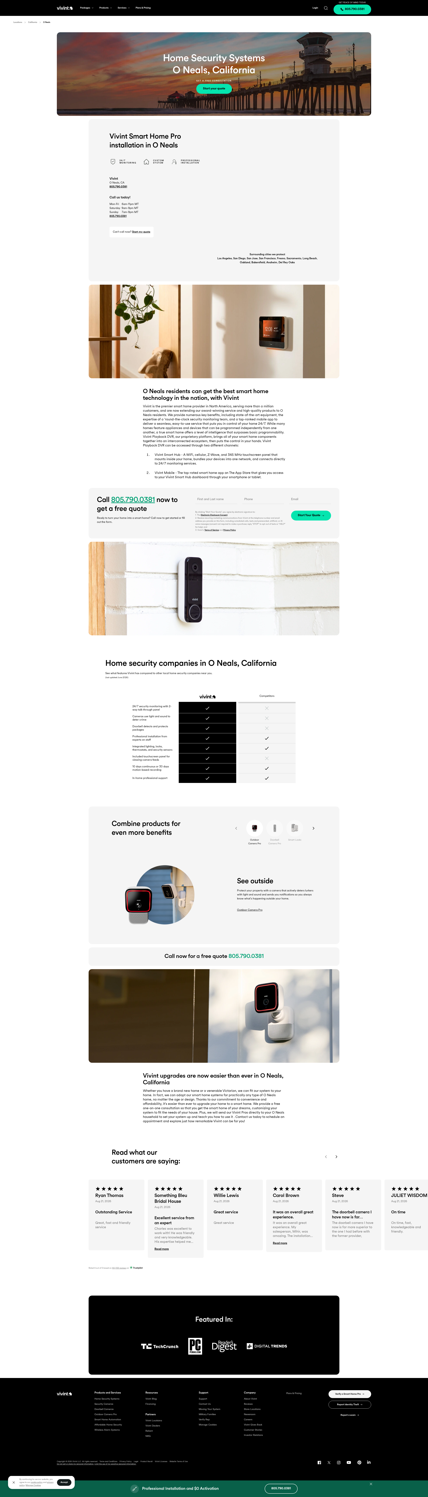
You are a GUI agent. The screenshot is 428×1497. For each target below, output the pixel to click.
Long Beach (310, 258)
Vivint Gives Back (253, 1425)
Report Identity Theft (348, 1404)
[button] (175, 1249)
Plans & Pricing (143, 8)
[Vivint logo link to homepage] (65, 8)
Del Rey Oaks (287, 262)
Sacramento (294, 258)
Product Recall (146, 1462)
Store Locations (252, 1409)
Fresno (281, 258)
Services (122, 8)
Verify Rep (204, 1419)
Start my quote (141, 232)
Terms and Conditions (108, 1462)
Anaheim (271, 262)
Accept (64, 1482)
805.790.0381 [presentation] (354, 9)
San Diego (239, 258)
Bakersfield (258, 262)
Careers (248, 1419)
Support (203, 1399)
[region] (41, 1482)
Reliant (149, 1431)
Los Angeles (224, 258)
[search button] (326, 8)
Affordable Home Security (108, 1425)
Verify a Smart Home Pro (348, 1394)
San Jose (252, 258)
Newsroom (249, 1414)
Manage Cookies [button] (33, 1485)
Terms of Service (211, 530)
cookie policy (36, 1482)
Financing (150, 1404)
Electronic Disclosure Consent (214, 515)
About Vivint (250, 1399)
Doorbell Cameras (104, 1409)
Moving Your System (209, 1409)
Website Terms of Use (179, 1462)
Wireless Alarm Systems (107, 1430)
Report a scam (348, 1415)
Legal (136, 1462)
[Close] (13, 1482)
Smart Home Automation (107, 1419)
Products (104, 8)
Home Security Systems (106, 1399)
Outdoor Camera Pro (105, 1414)
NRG (148, 1436)
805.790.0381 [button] (118, 216)
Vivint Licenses (161, 1462)
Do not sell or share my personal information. (75, 1464)
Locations (17, 22)
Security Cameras (103, 1404)
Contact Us (205, 1404)
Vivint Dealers (152, 1426)
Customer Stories (253, 1430)
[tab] (254, 828)
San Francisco (267, 258)
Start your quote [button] (214, 88)
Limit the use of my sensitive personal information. (115, 1464)
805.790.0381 (118, 187)
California (32, 22)
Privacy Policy (229, 530)
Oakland (245, 262)
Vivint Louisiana (153, 1420)
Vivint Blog (151, 1399)
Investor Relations (253, 1435)
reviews (119, 1268)
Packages (85, 8)
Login (315, 8)
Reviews (248, 1404)
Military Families (207, 1414)
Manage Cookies (208, 1425)
